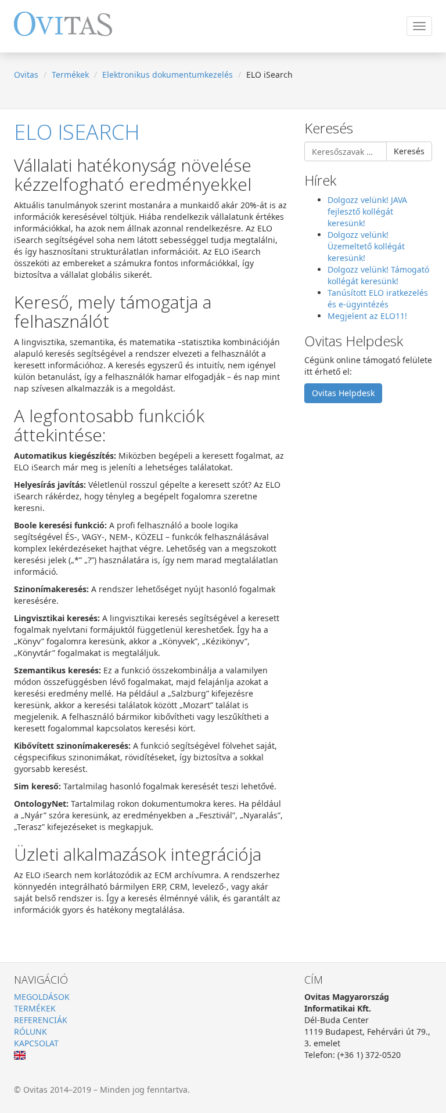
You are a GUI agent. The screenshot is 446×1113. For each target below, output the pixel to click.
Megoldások (42, 996)
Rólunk (30, 1031)
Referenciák (40, 1019)
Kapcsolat (36, 1043)
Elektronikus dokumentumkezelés (167, 74)
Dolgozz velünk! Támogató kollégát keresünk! (378, 275)
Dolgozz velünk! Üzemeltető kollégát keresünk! (366, 246)
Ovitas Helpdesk (343, 392)
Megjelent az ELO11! (367, 315)
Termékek (70, 74)
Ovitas (26, 74)
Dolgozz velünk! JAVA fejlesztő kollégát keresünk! (367, 211)
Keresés (409, 151)
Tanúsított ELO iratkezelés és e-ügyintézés (378, 298)
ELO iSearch (76, 132)
